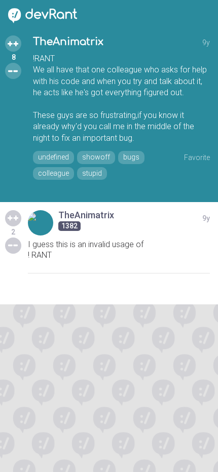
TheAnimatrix (68, 42)
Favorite (197, 157)
